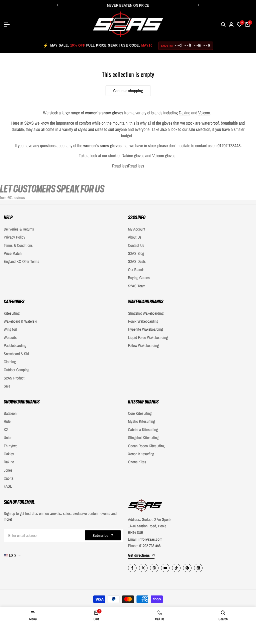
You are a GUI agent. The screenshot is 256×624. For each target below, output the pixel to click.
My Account (136, 229)
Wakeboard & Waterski (20, 321)
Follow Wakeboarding (143, 345)
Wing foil (10, 329)
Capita (8, 478)
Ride (7, 421)
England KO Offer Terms (21, 261)
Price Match (13, 253)
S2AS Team (137, 286)
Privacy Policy (14, 237)
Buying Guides (139, 277)
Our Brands (136, 269)
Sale (7, 386)
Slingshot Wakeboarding (146, 313)
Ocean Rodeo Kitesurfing (146, 446)
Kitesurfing (12, 313)
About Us (135, 237)
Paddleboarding (15, 345)
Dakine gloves (133, 155)
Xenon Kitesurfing (141, 454)
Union (8, 437)
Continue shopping (128, 90)
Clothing (10, 361)
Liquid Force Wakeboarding (148, 337)
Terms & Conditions (18, 245)
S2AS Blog (136, 253)
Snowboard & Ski (16, 353)
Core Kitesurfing (140, 413)
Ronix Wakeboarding (143, 321)
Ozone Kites (137, 462)
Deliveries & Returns (19, 229)
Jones (8, 470)
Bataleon (10, 413)
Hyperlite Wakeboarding (145, 329)
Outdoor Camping (16, 369)
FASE (8, 486)
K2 (6, 429)
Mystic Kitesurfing (141, 421)
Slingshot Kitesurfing (143, 437)
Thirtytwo (10, 446)
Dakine (184, 113)
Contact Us (136, 245)
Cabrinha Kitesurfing (143, 429)
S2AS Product (14, 378)
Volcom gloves (163, 155)
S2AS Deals (137, 261)
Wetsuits (10, 337)
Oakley (9, 454)
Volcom (204, 113)
